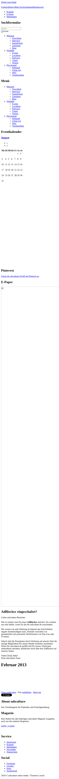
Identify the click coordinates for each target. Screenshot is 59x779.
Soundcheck (17, 43)
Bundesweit (38, 7)
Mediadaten (12, 17)
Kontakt (10, 12)
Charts (15, 60)
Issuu (9, 768)
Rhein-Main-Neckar (17, 7)
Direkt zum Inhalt (8, 2)
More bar (37, 692)
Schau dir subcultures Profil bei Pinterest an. (20, 276)
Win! (14, 72)
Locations (16, 55)
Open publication (8, 692)
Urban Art (16, 70)
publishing (26, 692)
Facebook (11, 763)
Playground (12, 65)
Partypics (16, 58)
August (5, 137)
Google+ (10, 766)
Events (15, 53)
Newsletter (11, 749)
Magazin (10, 36)
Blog (14, 48)
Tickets (15, 63)
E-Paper (10, 14)
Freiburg (5, 7)
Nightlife (10, 50)
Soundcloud (12, 771)
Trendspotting (18, 75)
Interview (16, 41)
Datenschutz (12, 752)
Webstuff (16, 68)
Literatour (16, 45)
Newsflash (16, 38)
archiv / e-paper (8, 726)
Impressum (11, 742)
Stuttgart (29, 7)
